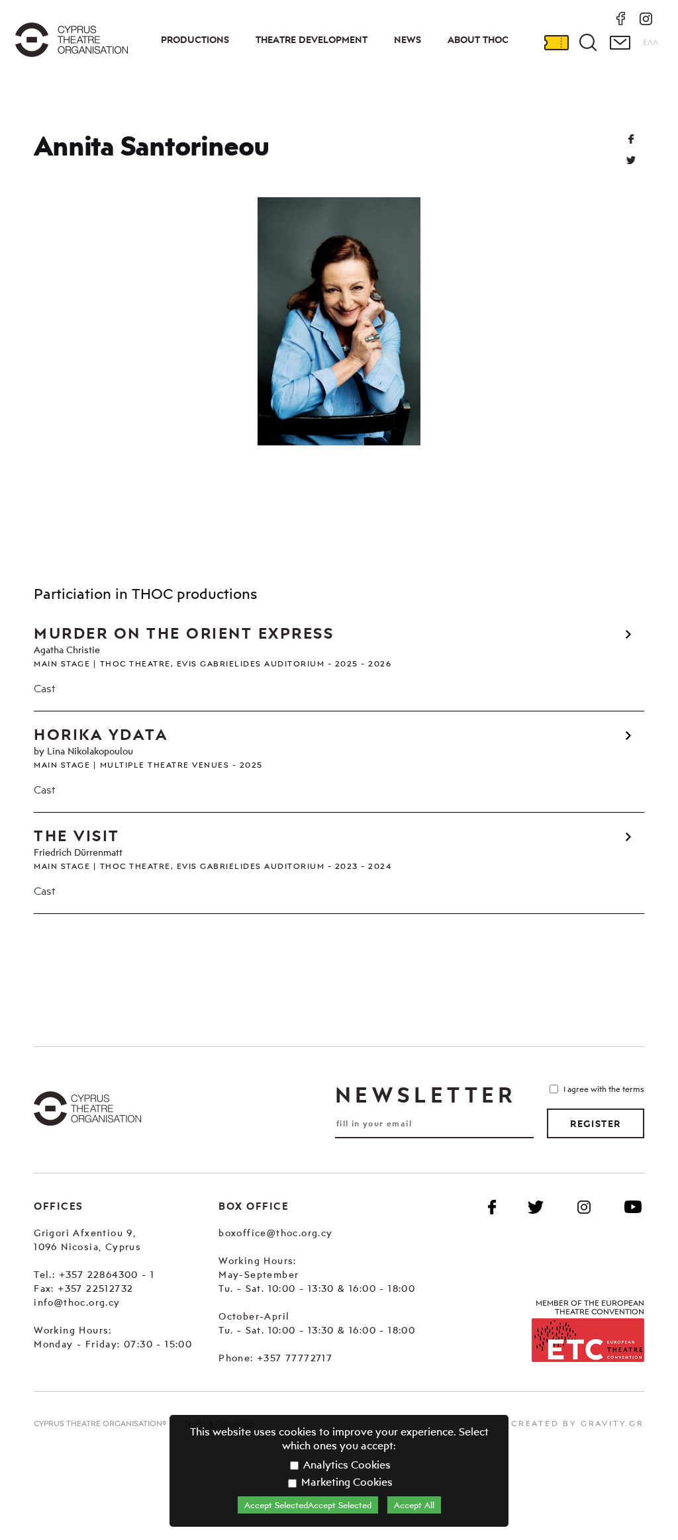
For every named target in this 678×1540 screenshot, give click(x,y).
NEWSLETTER (425, 1095)
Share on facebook (631, 139)
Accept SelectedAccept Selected (307, 1505)
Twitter (631, 160)
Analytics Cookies (346, 1464)
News (407, 40)
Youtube (633, 1207)
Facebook (492, 1207)
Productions (195, 40)
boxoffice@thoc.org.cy (275, 1232)
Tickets (556, 42)
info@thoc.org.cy (77, 1302)
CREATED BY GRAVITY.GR (577, 1423)
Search (588, 42)
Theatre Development (311, 40)
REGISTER (595, 1124)
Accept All (414, 1505)
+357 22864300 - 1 (107, 1274)
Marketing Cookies (346, 1481)
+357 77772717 (294, 1357)
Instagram (584, 1207)
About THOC (478, 40)
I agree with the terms (603, 1089)
